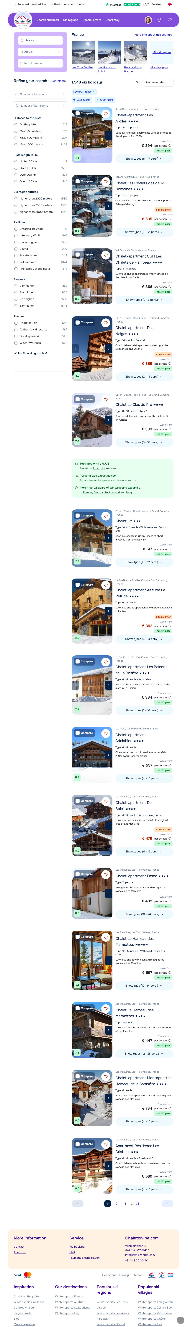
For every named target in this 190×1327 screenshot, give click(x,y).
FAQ (72, 1252)
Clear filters (58, 81)
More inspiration (24, 1324)
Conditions (109, 1275)
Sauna (43, 249)
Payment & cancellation (84, 1258)
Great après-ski (43, 336)
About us (20, 1252)
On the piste (43, 124)
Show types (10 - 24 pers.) (142, 914)
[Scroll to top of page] (180, 1320)
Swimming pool (43, 242)
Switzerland (112, 492)
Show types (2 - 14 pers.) (142, 376)
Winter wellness (43, 343)
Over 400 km (43, 181)
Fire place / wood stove (43, 269)
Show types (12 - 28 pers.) (142, 1053)
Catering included (43, 229)
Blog (16, 1319)
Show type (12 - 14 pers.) (142, 985)
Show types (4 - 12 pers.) (142, 851)
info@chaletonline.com (140, 1255)
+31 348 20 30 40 (136, 1260)
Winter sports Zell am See (155, 1307)
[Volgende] (108, 135)
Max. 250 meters (43, 131)
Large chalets (23, 1313)
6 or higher (43, 306)
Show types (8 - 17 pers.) (142, 159)
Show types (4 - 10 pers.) (142, 778)
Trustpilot (99, 468)
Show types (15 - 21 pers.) (142, 232)
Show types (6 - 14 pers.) (142, 639)
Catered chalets (24, 1307)
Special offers (92, 20)
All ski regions (160, 59)
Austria (98, 492)
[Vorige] (75, 135)
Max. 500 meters (43, 138)
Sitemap (137, 1275)
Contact (19, 1246)
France (87, 492)
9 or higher (43, 286)
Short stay (112, 20)
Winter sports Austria (69, 1302)
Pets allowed (43, 262)
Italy (129, 492)
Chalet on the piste (26, 1296)
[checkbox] (84, 113)
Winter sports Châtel (152, 1319)
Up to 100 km (43, 161)
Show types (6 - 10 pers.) (142, 442)
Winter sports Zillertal (111, 1324)
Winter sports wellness (29, 1302)
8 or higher (43, 292)
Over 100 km (43, 168)
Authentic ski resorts (43, 329)
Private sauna (43, 255)
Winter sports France (69, 1296)
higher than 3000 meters (43, 212)
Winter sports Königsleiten (155, 1302)
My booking (77, 1246)
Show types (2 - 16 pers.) (142, 710)
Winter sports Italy (67, 1313)
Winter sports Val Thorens (155, 1313)
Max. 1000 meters (43, 144)
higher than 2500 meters (43, 205)
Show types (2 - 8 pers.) (142, 300)
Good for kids (43, 323)
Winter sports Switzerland (72, 1307)
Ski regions (70, 20)
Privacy (124, 1275)
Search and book (48, 20)
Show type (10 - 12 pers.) (142, 562)
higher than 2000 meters (43, 198)
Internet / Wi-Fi (43, 235)
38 (137, 1203)
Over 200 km (43, 175)
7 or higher (43, 299)
